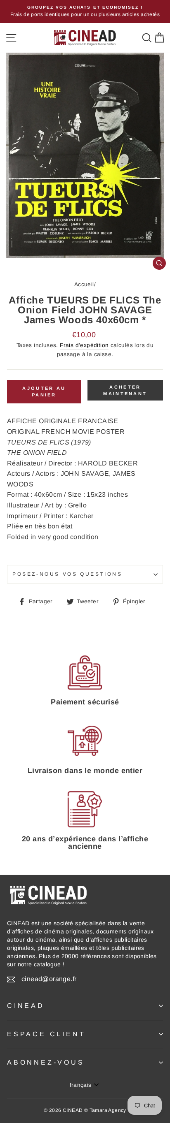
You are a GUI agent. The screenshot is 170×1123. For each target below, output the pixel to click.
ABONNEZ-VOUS (46, 1062)
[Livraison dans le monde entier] (85, 741)
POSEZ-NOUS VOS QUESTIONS (67, 574)
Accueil (84, 284)
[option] (85, 11)
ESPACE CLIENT (46, 1033)
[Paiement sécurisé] (85, 673)
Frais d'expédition (84, 345)
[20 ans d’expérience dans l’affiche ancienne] (85, 809)
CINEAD (26, 1005)
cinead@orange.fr (48, 978)
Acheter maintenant (125, 390)
